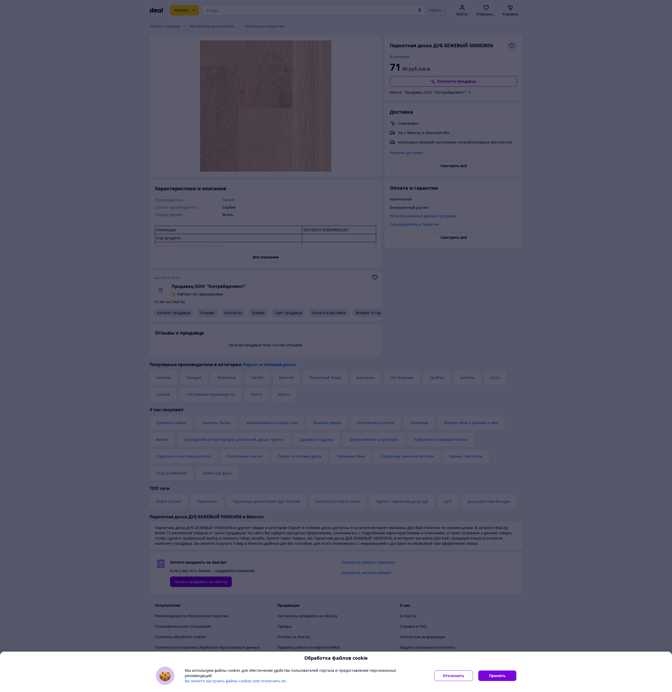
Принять (497, 675)
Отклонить (453, 675)
